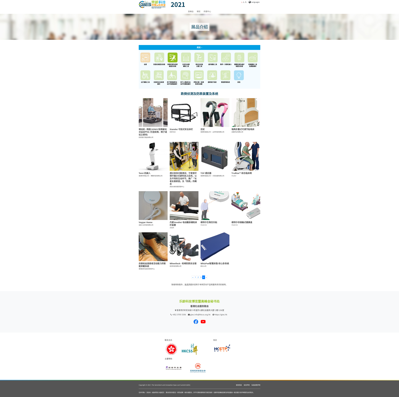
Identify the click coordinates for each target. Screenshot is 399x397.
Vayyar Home (145, 222)
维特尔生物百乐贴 (209, 222)
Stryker (234, 176)
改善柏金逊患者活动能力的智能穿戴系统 (152, 265)
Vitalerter (204, 225)
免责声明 (247, 385)
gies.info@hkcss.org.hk (200, 314)
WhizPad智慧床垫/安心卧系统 (215, 263)
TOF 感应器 (206, 173)
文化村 (172, 228)
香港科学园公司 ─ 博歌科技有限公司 (150, 176)
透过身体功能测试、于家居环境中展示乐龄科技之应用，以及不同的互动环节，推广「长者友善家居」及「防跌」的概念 (183, 178)
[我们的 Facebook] (195, 321)
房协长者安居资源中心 (177, 187)
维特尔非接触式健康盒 (242, 222)
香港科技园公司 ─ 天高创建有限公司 (212, 176)
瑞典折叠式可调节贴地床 (243, 129)
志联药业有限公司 (237, 132)
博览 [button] (198, 11)
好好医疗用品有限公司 (146, 137)
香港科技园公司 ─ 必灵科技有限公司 (212, 132)
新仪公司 (203, 266)
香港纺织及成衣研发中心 (147, 269)
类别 (199, 47)
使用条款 (239, 385)
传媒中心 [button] (207, 11)
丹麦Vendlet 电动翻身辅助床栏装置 (183, 223)
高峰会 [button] (191, 11)
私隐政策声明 (256, 385)
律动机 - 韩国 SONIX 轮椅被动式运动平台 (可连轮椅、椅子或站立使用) (153, 132)
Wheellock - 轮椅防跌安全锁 (183, 263)
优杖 (203, 129)
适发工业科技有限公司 (146, 225)
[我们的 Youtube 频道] (203, 321)
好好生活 (172, 132)
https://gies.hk (221, 314)
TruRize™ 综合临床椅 (242, 173)
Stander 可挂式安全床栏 (181, 129)
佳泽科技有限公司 (175, 266)
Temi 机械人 (144, 173)
